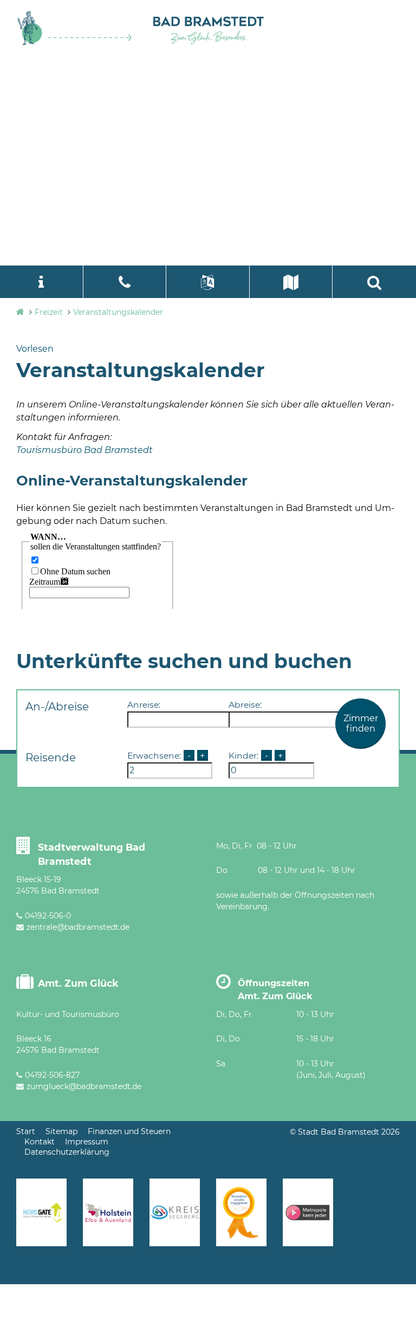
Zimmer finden (360, 723)
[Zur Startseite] (74, 43)
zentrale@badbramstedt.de (78, 927)
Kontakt (39, 1142)
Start (25, 1131)
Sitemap (61, 1131)
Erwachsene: (154, 755)
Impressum (86, 1142)
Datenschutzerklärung (66, 1152)
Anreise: (143, 705)
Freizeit (49, 312)
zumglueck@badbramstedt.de (84, 1086)
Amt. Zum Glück (78, 983)
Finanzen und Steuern (129, 1131)
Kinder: (243, 755)
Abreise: (245, 705)
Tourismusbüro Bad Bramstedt (84, 450)
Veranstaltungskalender (118, 312)
